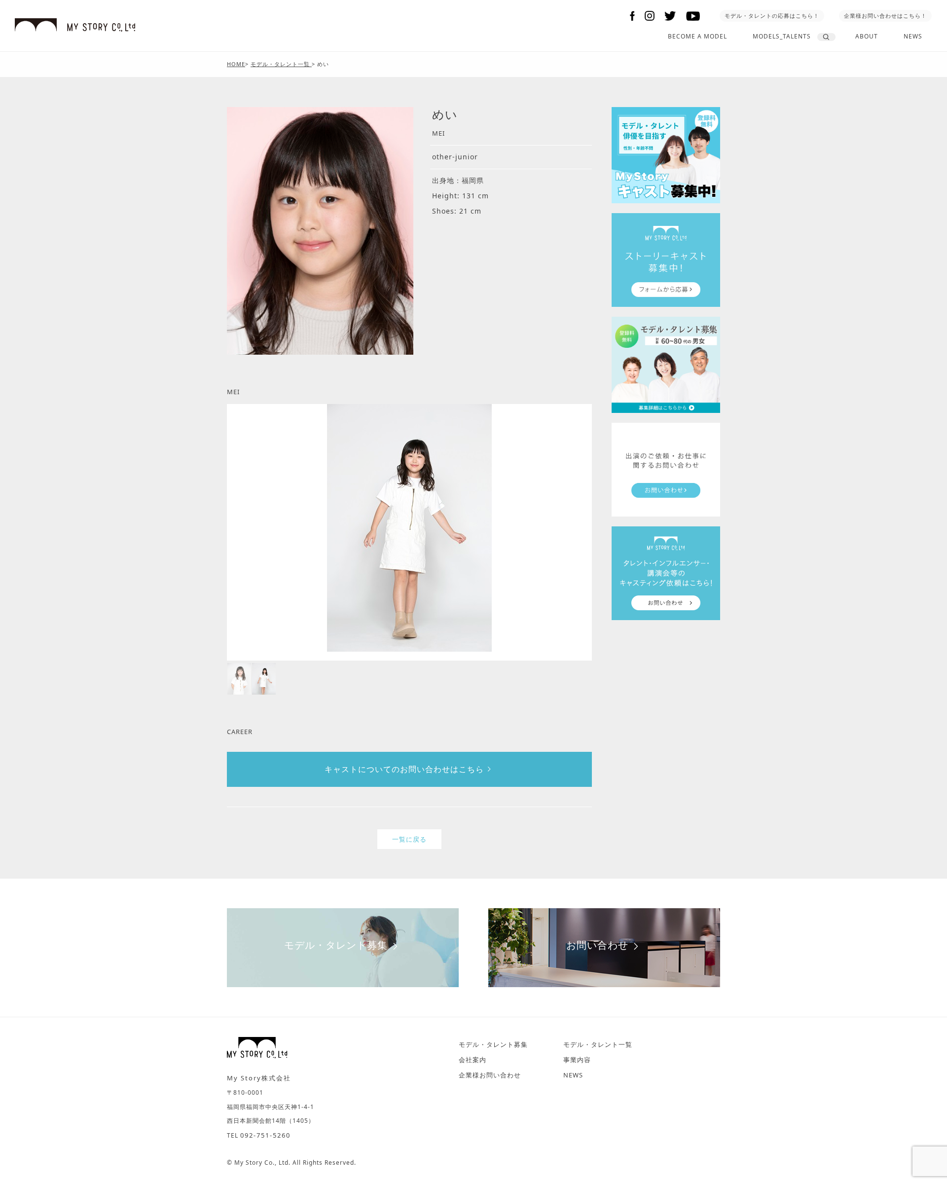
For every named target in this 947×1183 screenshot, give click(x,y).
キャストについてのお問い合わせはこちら (404, 769)
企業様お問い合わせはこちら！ (885, 15)
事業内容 (577, 1059)
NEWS (913, 36)
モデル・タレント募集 (336, 945)
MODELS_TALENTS (782, 36)
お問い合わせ (597, 945)
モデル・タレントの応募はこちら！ (772, 15)
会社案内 (472, 1059)
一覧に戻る (409, 839)
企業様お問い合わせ (490, 1075)
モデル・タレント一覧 (597, 1044)
